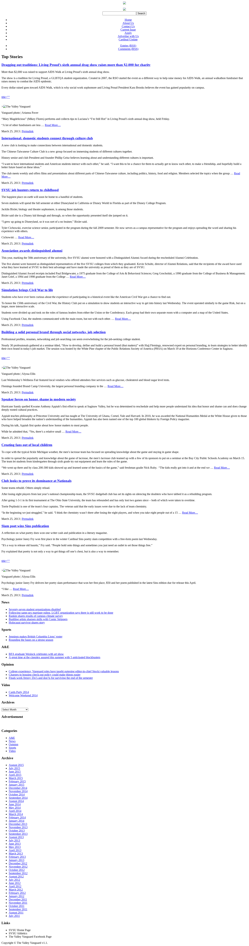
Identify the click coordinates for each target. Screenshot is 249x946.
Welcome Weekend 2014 (23, 695)
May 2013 (15, 847)
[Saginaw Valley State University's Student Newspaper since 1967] (124, 10)
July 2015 (14, 768)
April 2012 (15, 886)
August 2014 (16, 801)
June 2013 (15, 843)
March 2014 (16, 814)
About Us (128, 23)
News (12, 741)
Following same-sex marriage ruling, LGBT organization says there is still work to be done (61, 612)
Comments (128, 48)
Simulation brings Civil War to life (27, 290)
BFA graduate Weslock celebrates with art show (36, 654)
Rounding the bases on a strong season (31, 639)
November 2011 (18, 902)
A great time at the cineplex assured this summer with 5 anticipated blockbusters (54, 657)
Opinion (13, 744)
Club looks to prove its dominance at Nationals (36, 481)
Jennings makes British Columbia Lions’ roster (35, 636)
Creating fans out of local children (26, 445)
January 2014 (16, 820)
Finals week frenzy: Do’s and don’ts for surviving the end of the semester (51, 677)
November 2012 (18, 866)
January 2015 (16, 784)
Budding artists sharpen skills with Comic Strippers (38, 619)
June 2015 (15, 771)
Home (128, 19)
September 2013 (18, 833)
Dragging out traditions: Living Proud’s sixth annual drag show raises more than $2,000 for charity (76, 65)
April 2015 (15, 774)
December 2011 (18, 899)
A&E (12, 737)
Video (12, 750)
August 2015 (16, 765)
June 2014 (15, 804)
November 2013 (18, 827)
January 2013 (16, 860)
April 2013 (15, 850)
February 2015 (17, 781)
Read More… (53, 125)
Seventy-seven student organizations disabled (35, 609)
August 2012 (16, 876)
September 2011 (18, 909)
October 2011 (16, 906)
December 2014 (18, 787)
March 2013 (16, 853)
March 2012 (16, 889)
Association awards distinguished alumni (31, 251)
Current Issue (128, 29)
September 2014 (18, 797)
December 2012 (18, 863)
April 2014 (15, 810)
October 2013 (17, 830)
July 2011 (14, 915)
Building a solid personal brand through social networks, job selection (53, 332)
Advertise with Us (128, 36)
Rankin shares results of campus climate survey (36, 615)
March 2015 (16, 778)
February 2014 (17, 817)
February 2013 (17, 856)
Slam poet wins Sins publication (25, 526)
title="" (5, 97)
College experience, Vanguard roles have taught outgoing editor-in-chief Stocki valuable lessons (64, 671)
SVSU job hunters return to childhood (30, 190)
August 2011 (16, 912)
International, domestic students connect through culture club (47, 138)
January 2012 (16, 896)
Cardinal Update (128, 39)
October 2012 (17, 869)
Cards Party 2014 (19, 692)
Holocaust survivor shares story (27, 622)
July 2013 (14, 840)
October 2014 (17, 794)
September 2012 (18, 873)
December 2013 (18, 824)
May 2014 (15, 807)
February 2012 (17, 892)
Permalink (28, 131)
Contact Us (128, 26)
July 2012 (14, 879)
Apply (128, 32)
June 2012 (15, 883)
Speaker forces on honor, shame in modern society (38, 399)
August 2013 (16, 837)
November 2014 (18, 791)
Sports (12, 747)
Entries (128, 45)
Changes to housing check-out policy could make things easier (44, 674)
